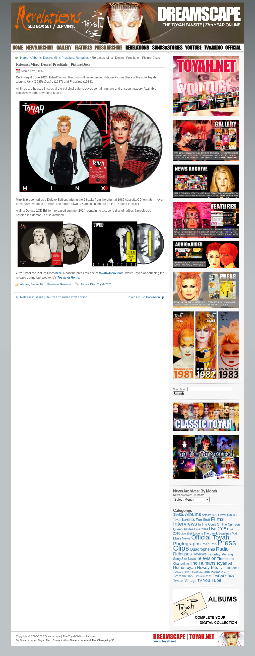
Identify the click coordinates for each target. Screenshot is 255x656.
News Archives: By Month (188, 494)
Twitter (178, 580)
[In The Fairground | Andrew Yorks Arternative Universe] (206, 480)
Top (238, 635)
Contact (57, 640)
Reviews (199, 554)
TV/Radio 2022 (183, 576)
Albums (36, 58)
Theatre (222, 559)
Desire (47, 58)
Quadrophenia (202, 549)
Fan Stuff (203, 520)
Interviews (185, 524)
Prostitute (68, 58)
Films (217, 519)
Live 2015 (217, 529)
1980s (178, 514)
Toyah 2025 (104, 284)
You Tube (212, 580)
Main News (182, 538)
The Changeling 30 (103, 640)
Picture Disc (88, 284)
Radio (222, 549)
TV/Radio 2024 (223, 576)
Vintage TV (193, 581)
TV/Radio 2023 (203, 576)
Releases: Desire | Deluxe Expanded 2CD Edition (53, 297)
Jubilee (188, 529)
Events (188, 519)
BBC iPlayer (219, 514)
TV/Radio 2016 (201, 572)
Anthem (206, 514)
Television (206, 558)
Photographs (187, 543)
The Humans (202, 563)
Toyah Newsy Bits (201, 567)
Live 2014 (201, 529)
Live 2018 (186, 533)
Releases (82, 58)
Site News (188, 559)
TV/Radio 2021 (220, 572)
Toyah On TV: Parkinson (143, 297)
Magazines (223, 533)
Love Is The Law (204, 533)
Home (24, 58)
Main (235, 533)
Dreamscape (78, 640)
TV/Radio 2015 (182, 572)
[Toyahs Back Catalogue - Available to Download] (206, 625)
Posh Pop (209, 544)
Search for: (180, 389)
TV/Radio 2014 (229, 568)
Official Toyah (210, 537)
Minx (57, 58)
